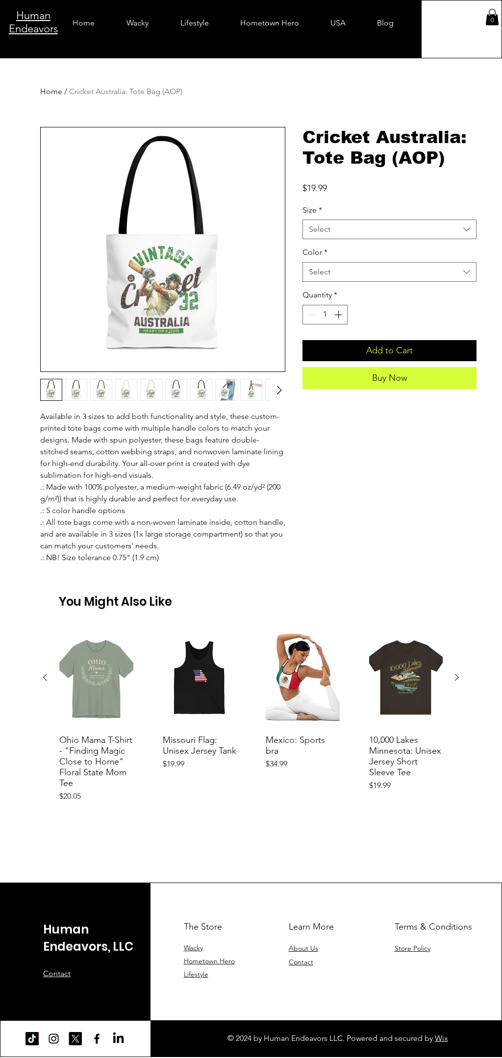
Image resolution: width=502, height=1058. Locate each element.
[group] (251, 715)
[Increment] (339, 314)
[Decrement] (311, 314)
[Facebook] (96, 1038)
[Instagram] (53, 1038)
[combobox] (389, 229)
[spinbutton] (325, 314)
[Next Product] (457, 677)
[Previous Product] (45, 677)
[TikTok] (32, 1038)
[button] (492, 17)
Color (314, 252)
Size (312, 210)
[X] (75, 1038)
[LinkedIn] (118, 1038)
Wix (441, 1038)
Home (51, 91)
